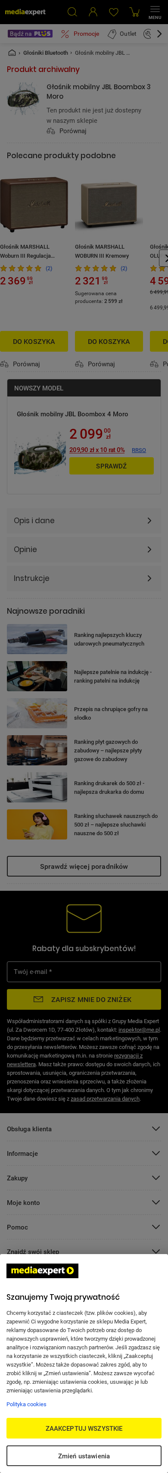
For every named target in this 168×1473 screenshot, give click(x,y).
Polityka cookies (26, 1404)
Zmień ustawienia (84, 1455)
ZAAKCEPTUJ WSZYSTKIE (84, 1428)
